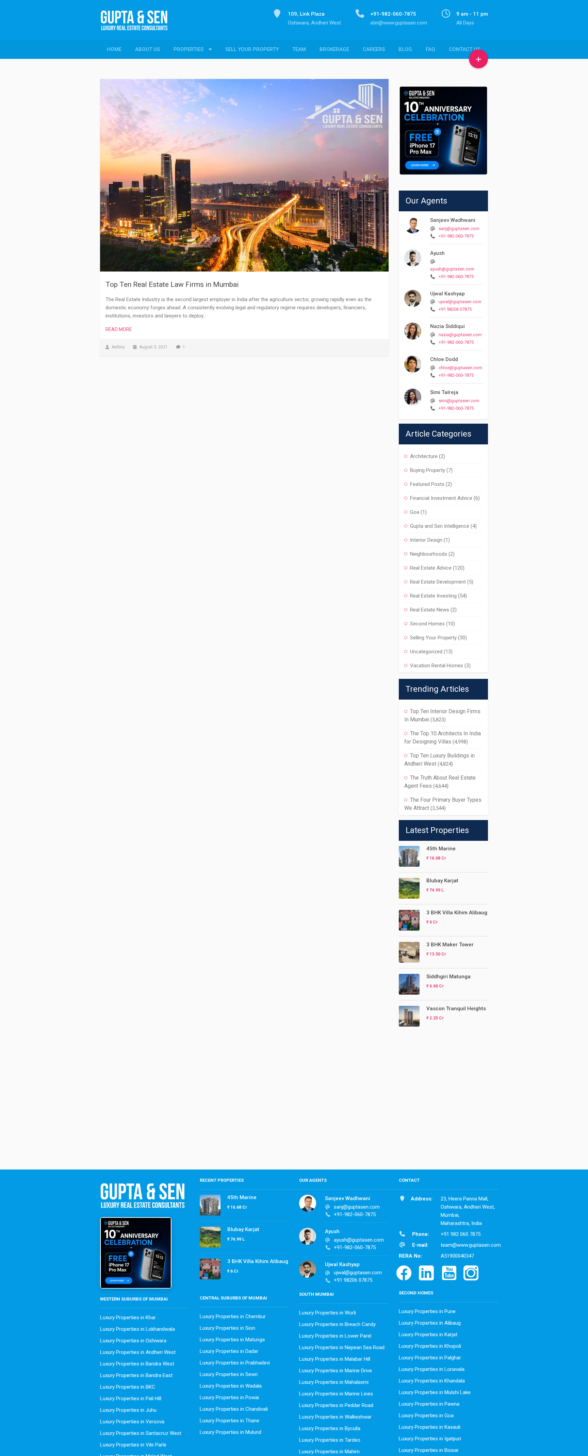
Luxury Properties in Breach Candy (337, 1324)
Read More (118, 329)
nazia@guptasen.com (460, 334)
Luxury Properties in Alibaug (430, 1323)
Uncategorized (426, 652)
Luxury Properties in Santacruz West (140, 1433)
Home (114, 49)
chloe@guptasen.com (460, 367)
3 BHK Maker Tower (450, 945)
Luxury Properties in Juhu (128, 1410)
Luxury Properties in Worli (327, 1313)
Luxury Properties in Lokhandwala (137, 1329)
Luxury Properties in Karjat (428, 1334)
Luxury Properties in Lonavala (431, 1369)
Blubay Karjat (442, 881)
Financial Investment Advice (441, 498)
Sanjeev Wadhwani (452, 220)
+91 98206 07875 (455, 309)
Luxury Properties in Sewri (229, 1374)
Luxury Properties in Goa (426, 1415)
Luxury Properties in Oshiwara (133, 1341)
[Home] (137, 24)
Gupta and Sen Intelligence (439, 526)
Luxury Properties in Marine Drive (335, 1371)
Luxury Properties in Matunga (232, 1340)
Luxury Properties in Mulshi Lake (435, 1392)
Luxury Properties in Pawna (429, 1404)
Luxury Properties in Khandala (432, 1381)
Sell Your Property (252, 49)
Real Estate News (429, 610)
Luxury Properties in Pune (427, 1311)
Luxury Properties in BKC (127, 1387)
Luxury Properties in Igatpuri (430, 1439)
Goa (414, 512)
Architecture (424, 456)
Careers (374, 49)
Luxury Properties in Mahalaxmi (334, 1382)
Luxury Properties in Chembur (233, 1316)
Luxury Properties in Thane (229, 1421)
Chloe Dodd (444, 359)
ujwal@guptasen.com (460, 301)
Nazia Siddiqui (447, 326)
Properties (188, 49)
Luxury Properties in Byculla (329, 1428)
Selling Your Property (433, 638)
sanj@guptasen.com (459, 228)
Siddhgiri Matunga (448, 977)
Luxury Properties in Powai (229, 1397)
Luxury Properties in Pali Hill (130, 1398)
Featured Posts (427, 484)
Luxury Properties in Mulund (230, 1432)
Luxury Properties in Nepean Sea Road (342, 1347)
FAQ (430, 49)
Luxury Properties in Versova (132, 1422)
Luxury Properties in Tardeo (329, 1440)
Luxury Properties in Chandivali (234, 1409)
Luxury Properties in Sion (227, 1328)
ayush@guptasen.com (452, 269)
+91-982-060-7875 (456, 236)
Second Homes (427, 624)
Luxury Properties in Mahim (329, 1452)
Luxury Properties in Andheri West (138, 1352)
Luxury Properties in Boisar (429, 1450)
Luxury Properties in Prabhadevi (235, 1363)
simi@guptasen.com (459, 400)
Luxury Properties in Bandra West (137, 1364)
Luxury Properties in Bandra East (136, 1375)
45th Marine (441, 849)
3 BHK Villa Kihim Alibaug (456, 913)
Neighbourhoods (428, 554)
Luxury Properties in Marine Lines (336, 1394)
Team (299, 49)
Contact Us (464, 49)
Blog (405, 49)
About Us (147, 49)
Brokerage (334, 49)
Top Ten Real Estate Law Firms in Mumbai (172, 284)
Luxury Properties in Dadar (229, 1351)
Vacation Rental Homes (436, 665)
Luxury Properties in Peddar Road (336, 1405)
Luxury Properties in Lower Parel (335, 1336)
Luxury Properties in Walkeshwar (335, 1417)
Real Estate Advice (431, 568)
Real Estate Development (438, 582)
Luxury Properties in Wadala (231, 1386)
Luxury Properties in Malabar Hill (334, 1359)
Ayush (437, 253)
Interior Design (426, 540)
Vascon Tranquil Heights (456, 1008)
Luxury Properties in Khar (128, 1317)
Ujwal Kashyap (447, 294)
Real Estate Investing (433, 596)
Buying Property (427, 470)
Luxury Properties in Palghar (430, 1358)
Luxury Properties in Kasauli (429, 1427)
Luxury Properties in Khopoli (430, 1346)
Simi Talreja (444, 392)
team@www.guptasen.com (471, 1245)
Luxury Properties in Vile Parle (133, 1445)
